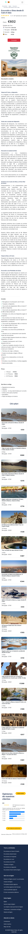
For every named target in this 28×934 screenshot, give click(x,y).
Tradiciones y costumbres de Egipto (12, 909)
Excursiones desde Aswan (10, 854)
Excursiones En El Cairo (17, 6)
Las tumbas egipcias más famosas (12, 887)
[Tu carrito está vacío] (6, 2)
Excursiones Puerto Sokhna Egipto (12, 869)
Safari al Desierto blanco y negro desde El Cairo (14, 600)
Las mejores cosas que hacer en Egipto (13, 906)
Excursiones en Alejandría (10, 867)
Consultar (14, 40)
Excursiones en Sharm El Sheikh (11, 851)
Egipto (10, 6)
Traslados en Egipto (8, 864)
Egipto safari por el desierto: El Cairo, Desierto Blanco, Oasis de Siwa (12, 500)
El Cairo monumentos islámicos (11, 892)
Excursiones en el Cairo (9, 861)
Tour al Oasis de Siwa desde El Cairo (12, 550)
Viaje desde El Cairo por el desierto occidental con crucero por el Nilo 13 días (14, 677)
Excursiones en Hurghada (10, 856)
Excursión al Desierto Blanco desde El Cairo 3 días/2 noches (13, 474)
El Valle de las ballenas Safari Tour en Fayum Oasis (12, 525)
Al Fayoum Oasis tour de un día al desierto (11, 626)
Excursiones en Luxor (9, 859)
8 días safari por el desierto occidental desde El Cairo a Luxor (13, 728)
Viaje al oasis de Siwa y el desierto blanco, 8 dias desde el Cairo (14, 448)
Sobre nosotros (7, 924)
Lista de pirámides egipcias (10, 889)
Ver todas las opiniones (14, 828)
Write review (20, 793)
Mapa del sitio (7, 926)
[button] (9, 2)
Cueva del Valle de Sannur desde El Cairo (14, 778)
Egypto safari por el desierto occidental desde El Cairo (13, 651)
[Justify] (22, 2)
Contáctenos (7, 921)
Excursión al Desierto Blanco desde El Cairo (13, 423)
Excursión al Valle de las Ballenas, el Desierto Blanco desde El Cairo (12, 575)
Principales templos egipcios (11, 884)
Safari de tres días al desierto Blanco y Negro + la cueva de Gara (13, 753)
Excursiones (4, 6)
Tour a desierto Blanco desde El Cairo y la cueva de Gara (14, 702)
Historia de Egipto (8, 912)
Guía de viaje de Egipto (9, 904)
